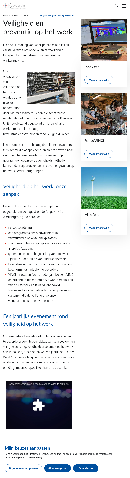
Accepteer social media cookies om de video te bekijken (39, 384)
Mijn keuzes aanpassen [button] (23, 468)
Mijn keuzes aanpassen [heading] (27, 448)
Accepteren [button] (86, 468)
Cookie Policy (35, 457)
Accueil (6, 15)
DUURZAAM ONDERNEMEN (24, 15)
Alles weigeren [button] (57, 468)
